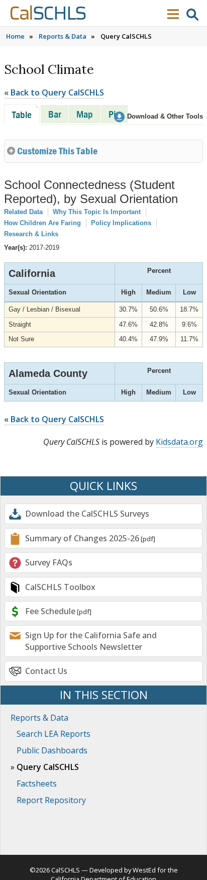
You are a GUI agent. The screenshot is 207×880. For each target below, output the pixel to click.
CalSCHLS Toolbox (60, 587)
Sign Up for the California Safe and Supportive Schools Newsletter (91, 641)
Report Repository (51, 800)
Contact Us (46, 670)
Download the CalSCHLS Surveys (87, 513)
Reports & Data (62, 36)
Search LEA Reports (53, 733)
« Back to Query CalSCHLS (54, 92)
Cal (47, 14)
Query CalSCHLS (48, 766)
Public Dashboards (52, 750)
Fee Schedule (50, 611)
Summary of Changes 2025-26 (82, 538)
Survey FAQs (48, 562)
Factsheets (37, 783)
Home (15, 36)
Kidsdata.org (179, 441)
